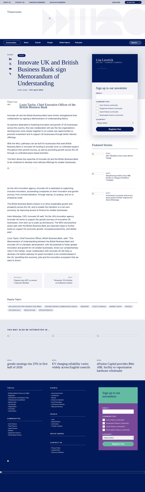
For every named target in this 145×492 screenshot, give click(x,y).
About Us (7, 2)
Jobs (52, 419)
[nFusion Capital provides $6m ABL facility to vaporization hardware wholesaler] (117, 346)
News (21, 55)
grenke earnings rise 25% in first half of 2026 (27, 365)
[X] (10, 64)
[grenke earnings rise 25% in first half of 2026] (27, 346)
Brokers (85, 306)
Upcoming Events (57, 393)
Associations (12, 411)
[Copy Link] (10, 74)
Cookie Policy (55, 450)
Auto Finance (12, 424)
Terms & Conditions (57, 452)
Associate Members (57, 2)
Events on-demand (57, 400)
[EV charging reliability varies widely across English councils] (72, 346)
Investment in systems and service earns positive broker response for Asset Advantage (119, 197)
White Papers (57, 433)
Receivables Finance (15, 435)
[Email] (10, 69)
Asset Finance (12, 428)
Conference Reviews (58, 404)
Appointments (45, 310)
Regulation (29, 310)
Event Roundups (56, 402)
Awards (53, 398)
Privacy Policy (55, 448)
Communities (14, 418)
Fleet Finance (99, 306)
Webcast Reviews (57, 406)
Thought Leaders (56, 426)
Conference (55, 395)
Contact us (20, 2)
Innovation (11, 409)
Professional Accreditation (16, 400)
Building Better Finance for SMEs (25, 306)
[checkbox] (115, 110)
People (128, 306)
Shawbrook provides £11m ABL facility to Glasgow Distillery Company (118, 177)
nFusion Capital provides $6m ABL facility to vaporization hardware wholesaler (115, 367)
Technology (15, 310)
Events (54, 388)
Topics (10, 388)
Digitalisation (12, 406)
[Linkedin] (10, 59)
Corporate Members (37, 2)
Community (55, 424)
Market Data (116, 306)
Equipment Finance (14, 433)
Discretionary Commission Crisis (61, 306)
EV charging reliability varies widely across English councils (71, 365)
